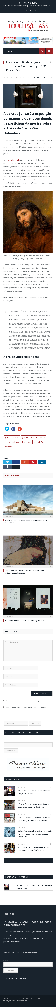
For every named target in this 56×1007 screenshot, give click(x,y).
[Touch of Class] (28, 25)
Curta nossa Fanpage (15, 860)
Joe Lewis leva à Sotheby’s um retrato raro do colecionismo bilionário (24, 571)
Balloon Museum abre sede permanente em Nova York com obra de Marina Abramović (35, 834)
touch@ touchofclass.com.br (15, 1001)
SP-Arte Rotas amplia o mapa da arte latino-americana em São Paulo (28, 5)
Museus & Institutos (44, 78)
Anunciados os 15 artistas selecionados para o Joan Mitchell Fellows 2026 (34, 848)
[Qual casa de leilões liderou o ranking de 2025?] (28, 601)
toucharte (10, 78)
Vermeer (8, 446)
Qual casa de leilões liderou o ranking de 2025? (25, 620)
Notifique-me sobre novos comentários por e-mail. (26, 701)
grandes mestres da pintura (33, 437)
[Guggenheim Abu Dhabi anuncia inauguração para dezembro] (28, 501)
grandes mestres (12, 437)
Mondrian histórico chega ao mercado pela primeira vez (34, 792)
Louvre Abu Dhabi (12, 160)
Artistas (31, 78)
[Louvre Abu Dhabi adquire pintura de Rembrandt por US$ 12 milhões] (28, 96)
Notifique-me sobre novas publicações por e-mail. (26, 707)
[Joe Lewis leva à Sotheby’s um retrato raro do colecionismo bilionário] (28, 551)
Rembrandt (27, 442)
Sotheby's (38, 442)
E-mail (6, 741)
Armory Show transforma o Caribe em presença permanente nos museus (34, 819)
